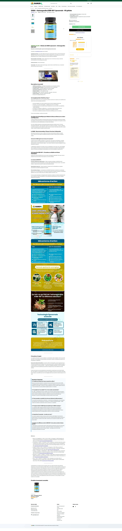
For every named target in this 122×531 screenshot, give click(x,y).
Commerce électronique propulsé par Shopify (51, 525)
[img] (72, 58)
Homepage (32, 8)
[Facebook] (75, 506)
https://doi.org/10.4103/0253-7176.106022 (41, 445)
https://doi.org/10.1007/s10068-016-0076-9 (46, 453)
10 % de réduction (79, 6)
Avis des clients (59, 511)
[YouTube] (73, 506)
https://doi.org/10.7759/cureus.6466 (48, 460)
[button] (48, 76)
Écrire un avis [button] (80, 49)
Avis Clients (53, 6)
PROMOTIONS (40, 6)
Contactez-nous (59, 520)
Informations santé (47, 6)
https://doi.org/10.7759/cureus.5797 (53, 449)
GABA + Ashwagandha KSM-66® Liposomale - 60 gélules (36, 496)
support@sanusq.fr (35, 514)
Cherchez (71, 3)
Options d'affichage (81, 26)
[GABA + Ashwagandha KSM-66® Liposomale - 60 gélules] (36, 487)
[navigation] (33, 15)
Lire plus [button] (71, 65)
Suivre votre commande (71, 6)
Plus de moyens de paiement (80, 32)
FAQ (56, 6)
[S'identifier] (88, 3)
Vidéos (59, 6)
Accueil (31, 6)
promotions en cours (39, 51)
